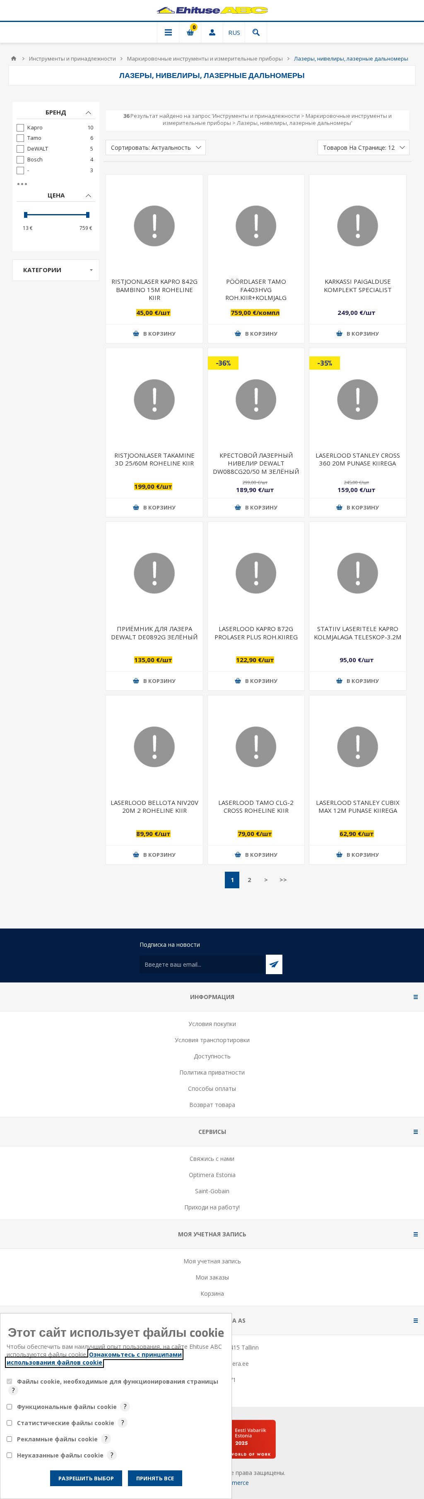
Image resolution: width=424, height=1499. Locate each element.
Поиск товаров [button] (256, 32)
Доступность (212, 1056)
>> (283, 880)
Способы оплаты (212, 1088)
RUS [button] (234, 32)
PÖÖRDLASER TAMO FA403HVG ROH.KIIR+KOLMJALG (256, 289)
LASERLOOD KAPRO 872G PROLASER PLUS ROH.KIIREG (256, 632)
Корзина (212, 1293)
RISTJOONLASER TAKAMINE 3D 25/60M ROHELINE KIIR (154, 459)
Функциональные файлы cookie (67, 1407)
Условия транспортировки (212, 1040)
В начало (14, 58)
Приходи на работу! (212, 1207)
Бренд (56, 112)
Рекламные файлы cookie (57, 1439)
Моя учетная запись (212, 1261)
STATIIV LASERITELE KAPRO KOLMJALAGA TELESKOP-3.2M (358, 632)
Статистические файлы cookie (65, 1423)
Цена (56, 195)
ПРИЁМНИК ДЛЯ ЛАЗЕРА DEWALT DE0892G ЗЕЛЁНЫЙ (154, 632)
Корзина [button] (190, 32)
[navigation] (55, 176)
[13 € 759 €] (56, 214)
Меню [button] (168, 32)
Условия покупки (212, 1024)
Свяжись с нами (212, 1159)
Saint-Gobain (212, 1191)
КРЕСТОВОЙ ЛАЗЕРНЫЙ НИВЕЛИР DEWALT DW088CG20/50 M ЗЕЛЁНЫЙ (256, 463)
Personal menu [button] (212, 32)
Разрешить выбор (86, 1478)
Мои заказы (212, 1277)
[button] (154, 333)
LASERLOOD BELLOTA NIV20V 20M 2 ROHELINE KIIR (154, 806)
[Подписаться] (274, 964)
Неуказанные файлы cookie (60, 1455)
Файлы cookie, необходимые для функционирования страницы (117, 1381)
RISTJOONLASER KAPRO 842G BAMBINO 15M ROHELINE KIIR (154, 289)
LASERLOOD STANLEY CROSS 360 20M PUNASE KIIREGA (358, 459)
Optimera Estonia (212, 1175)
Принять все (155, 1478)
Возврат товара (212, 1105)
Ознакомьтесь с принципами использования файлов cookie (94, 1358)
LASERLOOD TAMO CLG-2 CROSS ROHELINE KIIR (256, 806)
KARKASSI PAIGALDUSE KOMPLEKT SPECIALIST (358, 285)
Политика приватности (212, 1072)
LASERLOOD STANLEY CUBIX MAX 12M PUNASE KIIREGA (358, 806)
